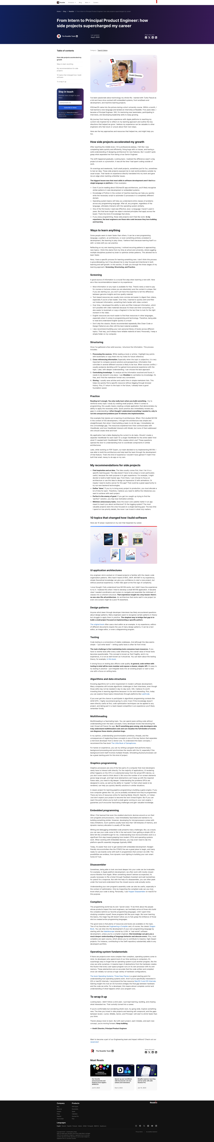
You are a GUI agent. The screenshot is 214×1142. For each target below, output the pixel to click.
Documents (75, 1109)
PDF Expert (75, 1106)
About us (59, 1109)
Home (59, 11)
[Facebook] (140, 1126)
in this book (111, 659)
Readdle (71, 11)
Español (69, 1126)
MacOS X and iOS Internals (145, 981)
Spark (73, 1111)
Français (74, 1126)
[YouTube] (152, 1126)
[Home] (156, 2)
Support (59, 1116)
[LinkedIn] (77, 36)
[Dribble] (136, 1126)
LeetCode (145, 694)
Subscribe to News (70, 107)
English (59, 1126)
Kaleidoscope (109, 931)
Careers (95, 2)
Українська (103, 1126)
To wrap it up (61, 81)
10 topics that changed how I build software (69, 76)
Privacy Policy (69, 114)
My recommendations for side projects (67, 70)
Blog (80, 2)
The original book (97, 624)
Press (58, 1114)
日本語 (85, 1126)
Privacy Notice (139, 1131)
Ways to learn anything (65, 64)
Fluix (73, 1118)
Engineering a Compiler (118, 926)
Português (90, 1126)
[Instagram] (148, 1126)
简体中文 (96, 1126)
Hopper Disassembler (136, 892)
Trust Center (60, 1118)
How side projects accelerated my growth (69, 59)
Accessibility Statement (151, 1131)
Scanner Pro (75, 1116)
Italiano (80, 1126)
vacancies (94, 1042)
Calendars (74, 1114)
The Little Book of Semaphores (123, 743)
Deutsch (64, 1126)
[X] (144, 1126)
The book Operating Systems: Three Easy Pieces (109, 976)
